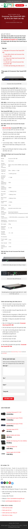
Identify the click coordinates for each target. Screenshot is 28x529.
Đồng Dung (19, 22)
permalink (5, 353)
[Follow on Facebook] (2, 483)
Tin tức (18, 14)
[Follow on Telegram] (12, 483)
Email (4, 384)
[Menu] (2, 5)
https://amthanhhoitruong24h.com (15, 498)
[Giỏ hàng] (26, 5)
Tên (4, 378)
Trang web (5, 391)
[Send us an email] (4, 483)
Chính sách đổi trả (6, 510)
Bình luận (5, 365)
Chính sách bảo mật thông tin (9, 512)
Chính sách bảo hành (7, 507)
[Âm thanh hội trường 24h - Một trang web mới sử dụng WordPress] (9, 5)
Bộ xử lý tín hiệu (12, 14)
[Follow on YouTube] (10, 483)
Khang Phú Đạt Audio (15, 527)
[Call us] (7, 483)
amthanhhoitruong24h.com (10, 39)
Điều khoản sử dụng (7, 515)
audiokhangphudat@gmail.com (13, 501)
